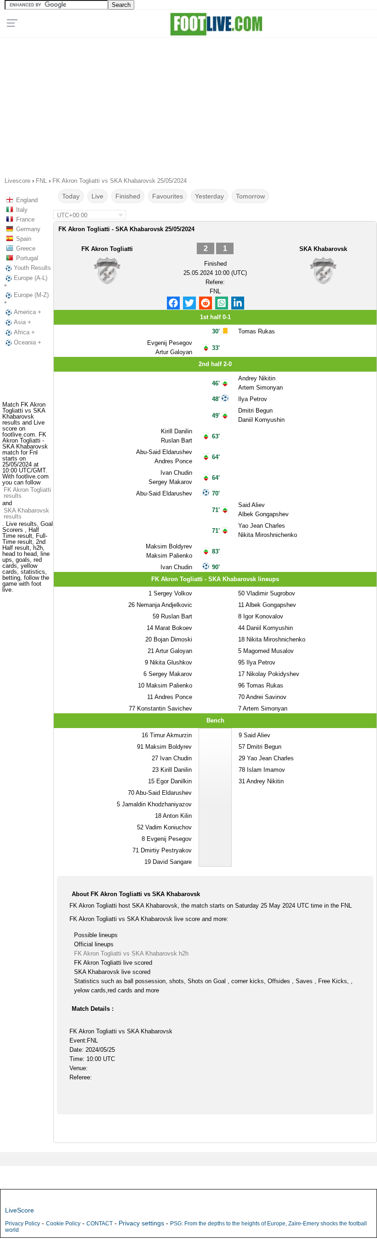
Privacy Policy (22, 1223)
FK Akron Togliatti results (27, 492)
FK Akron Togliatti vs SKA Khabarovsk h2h (131, 953)
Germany (28, 229)
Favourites (167, 196)
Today (71, 196)
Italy (22, 209)
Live (97, 196)
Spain (23, 238)
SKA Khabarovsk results (26, 513)
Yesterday (209, 196)
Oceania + (27, 342)
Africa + (24, 332)
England (27, 200)
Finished (127, 196)
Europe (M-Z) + (26, 298)
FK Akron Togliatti (107, 248)
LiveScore (19, 1210)
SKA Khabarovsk (323, 248)
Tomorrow (250, 196)
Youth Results (32, 267)
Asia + (22, 322)
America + (27, 312)
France (25, 219)
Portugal (27, 258)
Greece (25, 248)
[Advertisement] (188, 104)
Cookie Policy (63, 1223)
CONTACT (99, 1223)
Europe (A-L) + (25, 281)
